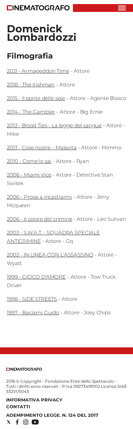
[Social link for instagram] (25, 422)
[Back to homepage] (24, 369)
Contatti (18, 406)
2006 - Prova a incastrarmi (39, 197)
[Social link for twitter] (8, 422)
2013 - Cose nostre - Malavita (42, 147)
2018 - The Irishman (31, 84)
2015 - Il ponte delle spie (36, 98)
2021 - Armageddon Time (38, 71)
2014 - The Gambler (31, 112)
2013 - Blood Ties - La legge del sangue (54, 125)
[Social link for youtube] (35, 422)
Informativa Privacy (34, 399)
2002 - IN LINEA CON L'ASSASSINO (50, 254)
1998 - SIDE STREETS (32, 299)
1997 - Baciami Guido (33, 312)
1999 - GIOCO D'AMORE (36, 277)
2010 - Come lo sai (29, 161)
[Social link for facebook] (17, 422)
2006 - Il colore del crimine (39, 219)
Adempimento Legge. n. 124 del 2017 (52, 415)
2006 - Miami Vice (29, 174)
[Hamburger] (122, 8)
